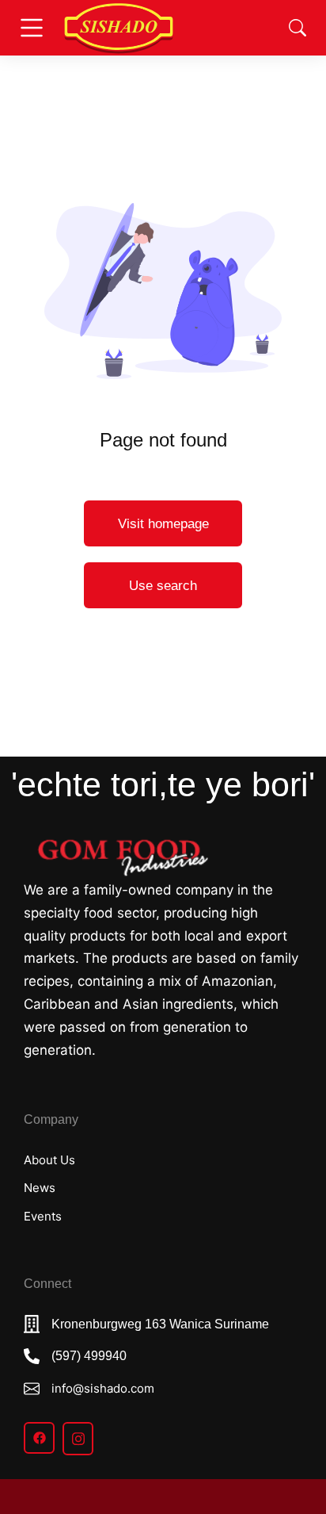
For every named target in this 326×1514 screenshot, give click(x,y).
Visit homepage (163, 523)
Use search (163, 585)
